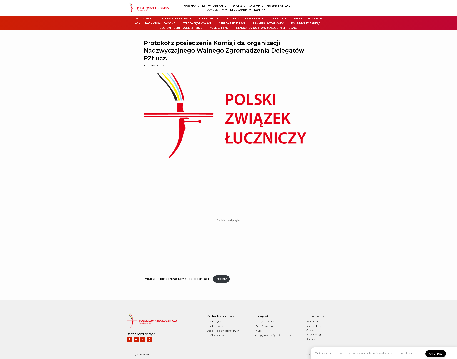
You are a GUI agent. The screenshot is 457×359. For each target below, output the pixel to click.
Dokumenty (215, 9)
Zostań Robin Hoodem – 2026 (181, 27)
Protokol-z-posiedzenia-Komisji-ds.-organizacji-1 (177, 279)
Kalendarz (207, 18)
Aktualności (144, 18)
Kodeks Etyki (219, 27)
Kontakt (260, 9)
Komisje (254, 6)
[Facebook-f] (129, 339)
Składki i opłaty (278, 6)
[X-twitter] (142, 339)
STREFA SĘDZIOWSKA (197, 23)
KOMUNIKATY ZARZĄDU (306, 23)
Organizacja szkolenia (243, 18)
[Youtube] (136, 339)
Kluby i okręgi (212, 6)
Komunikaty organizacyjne (155, 23)
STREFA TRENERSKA (232, 23)
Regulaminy (239, 9)
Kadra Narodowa (175, 18)
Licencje (277, 18)
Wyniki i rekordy (306, 18)
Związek (189, 6)
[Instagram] (149, 339)
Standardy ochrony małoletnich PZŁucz (266, 27)
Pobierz (221, 279)
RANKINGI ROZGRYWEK (268, 23)
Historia (236, 6)
